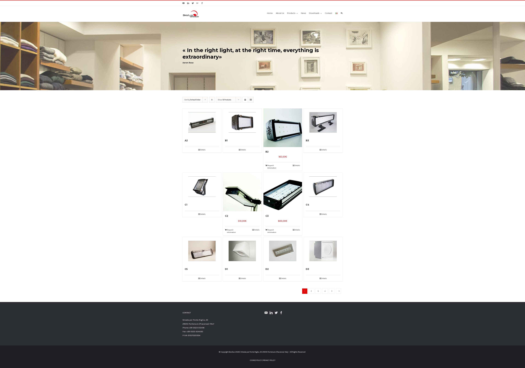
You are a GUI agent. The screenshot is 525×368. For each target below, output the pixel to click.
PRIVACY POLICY (269, 360)
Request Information (271, 167)
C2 (226, 216)
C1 (186, 204)
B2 (267, 151)
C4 (307, 204)
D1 (226, 269)
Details (202, 150)
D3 (307, 269)
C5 (186, 269)
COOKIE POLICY (256, 360)
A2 (186, 140)
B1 (226, 140)
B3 (307, 140)
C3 (267, 216)
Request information (231, 231)
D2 (267, 269)
